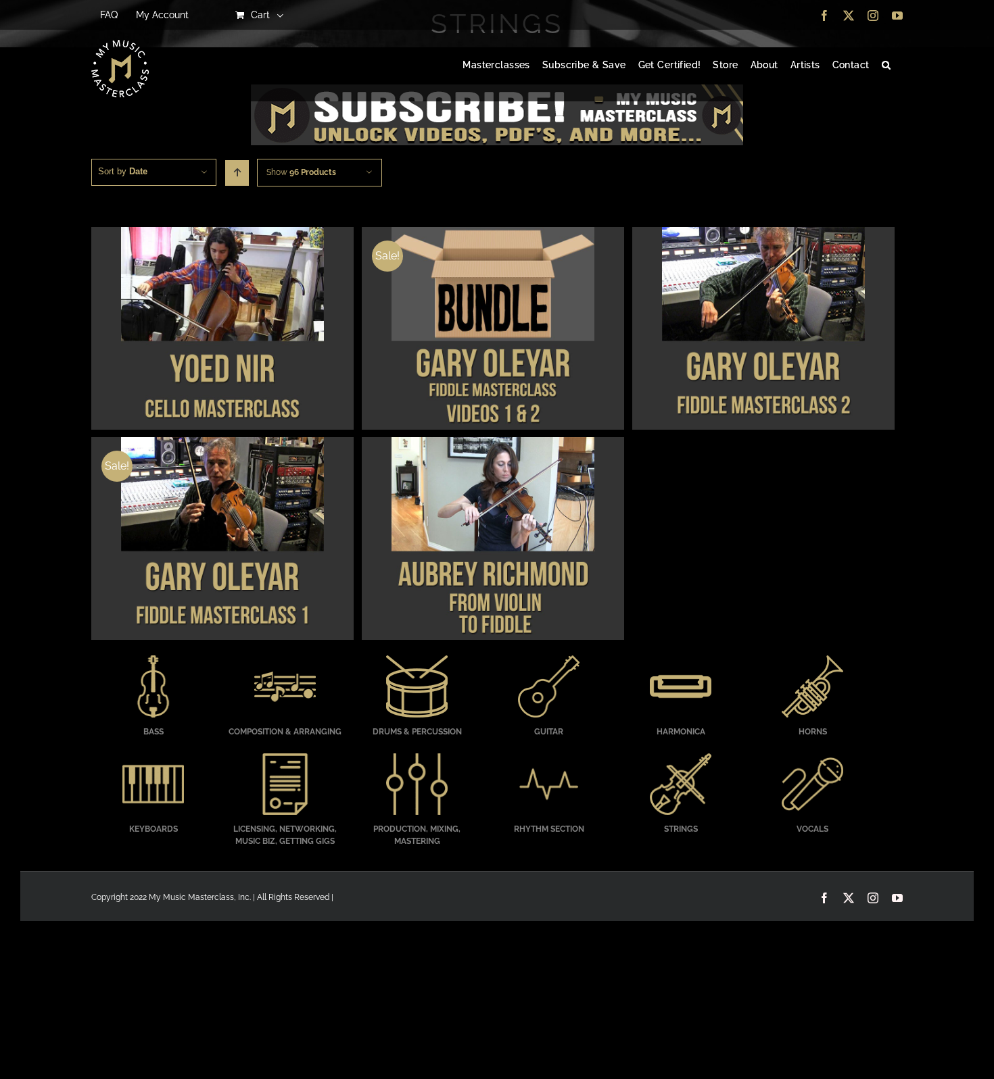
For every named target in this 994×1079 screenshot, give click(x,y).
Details (222, 330)
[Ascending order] (237, 173)
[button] (886, 65)
